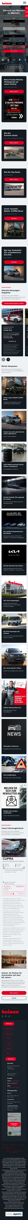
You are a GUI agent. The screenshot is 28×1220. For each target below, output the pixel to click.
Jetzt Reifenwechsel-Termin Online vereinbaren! (13, 465)
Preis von (8, 42)
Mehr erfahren (14, 91)
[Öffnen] (20, 3)
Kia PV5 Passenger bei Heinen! (11, 632)
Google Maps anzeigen (14, 1124)
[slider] (5, 47)
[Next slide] (24, 867)
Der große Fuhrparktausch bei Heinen (13, 532)
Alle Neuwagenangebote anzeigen (14, 303)
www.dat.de (5, 936)
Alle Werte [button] (14, 872)
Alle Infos (14, 218)
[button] (14, 51)
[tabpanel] (14, 1097)
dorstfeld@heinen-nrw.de (13, 1087)
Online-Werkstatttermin (12, 708)
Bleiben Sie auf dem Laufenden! (10, 812)
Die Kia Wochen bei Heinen (13, 566)
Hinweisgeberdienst (7, 1148)
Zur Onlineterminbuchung (14, 67)
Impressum (13, 1145)
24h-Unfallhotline (9, 775)
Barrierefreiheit (21, 1145)
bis (21, 42)
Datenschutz (5, 1145)
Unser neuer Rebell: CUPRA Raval (13, 398)
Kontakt (14, 998)
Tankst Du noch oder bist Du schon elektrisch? (13, 433)
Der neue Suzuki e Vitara (12, 668)
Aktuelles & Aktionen (11, 746)
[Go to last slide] (4, 867)
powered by (9, 1214)
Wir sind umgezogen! (11, 600)
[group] (14, 868)
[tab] (8, 1024)
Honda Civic (7, 330)
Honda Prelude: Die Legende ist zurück (13, 498)
